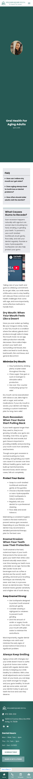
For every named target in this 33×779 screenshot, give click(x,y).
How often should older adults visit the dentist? (15, 198)
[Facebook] (4, 726)
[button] (29, 3)
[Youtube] (7, 726)
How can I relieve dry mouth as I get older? (14, 179)
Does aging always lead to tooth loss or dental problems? (16, 189)
